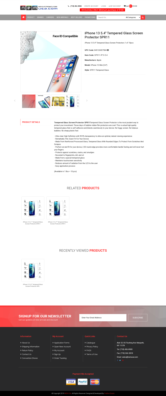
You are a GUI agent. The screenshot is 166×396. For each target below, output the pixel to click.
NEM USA (67, 393)
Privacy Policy (92, 347)
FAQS (88, 350)
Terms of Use (91, 354)
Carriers (50, 17)
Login (103, 6)
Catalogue (90, 343)
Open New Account (62, 347)
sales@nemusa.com (130, 357)
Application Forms (61, 343)
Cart (131, 6)
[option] (64, 61)
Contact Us (26, 354)
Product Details (31, 122)
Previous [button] (15, 101)
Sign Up (57, 354)
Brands (40, 17)
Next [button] (87, 101)
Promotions (90, 17)
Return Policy (27, 350)
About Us (26, 343)
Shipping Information (30, 347)
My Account (115, 6)
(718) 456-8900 (76, 6)
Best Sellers (76, 17)
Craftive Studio (109, 393)
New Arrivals (62, 17)
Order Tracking (60, 358)
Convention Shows (30, 358)
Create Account (91, 6)
